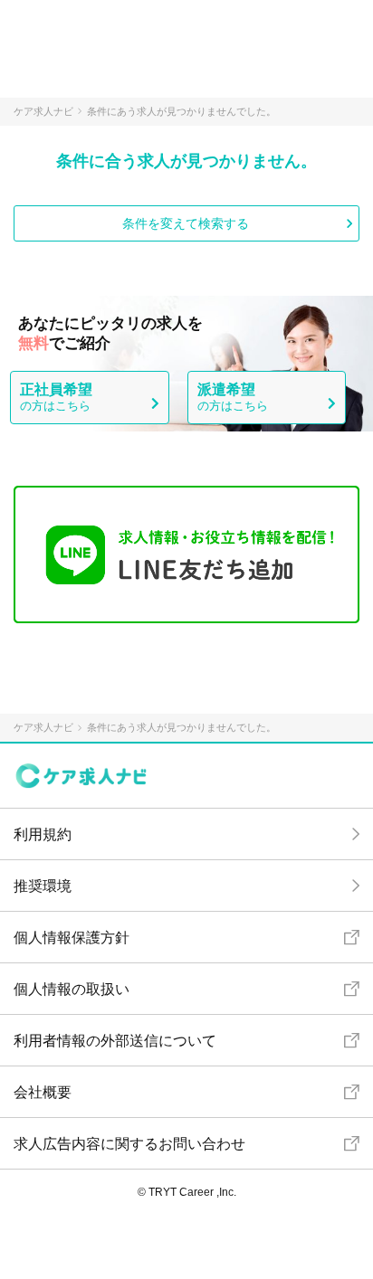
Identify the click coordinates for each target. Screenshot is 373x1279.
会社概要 (43, 1092)
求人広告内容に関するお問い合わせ (129, 1143)
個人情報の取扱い (71, 989)
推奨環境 (43, 886)
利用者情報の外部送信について (115, 1040)
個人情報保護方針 (71, 937)
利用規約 (43, 834)
